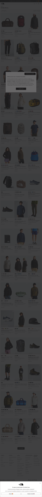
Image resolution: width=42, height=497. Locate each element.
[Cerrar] (40, 483)
